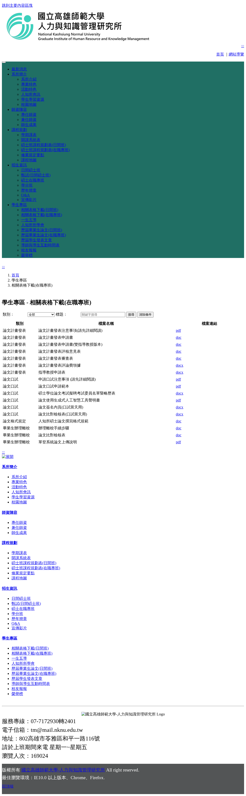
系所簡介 (19, 74)
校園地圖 (29, 104)
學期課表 (29, 135)
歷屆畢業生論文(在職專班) (43, 235)
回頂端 (7, 786)
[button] (131, 315)
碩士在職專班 (32, 180)
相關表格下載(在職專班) (41, 215)
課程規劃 (19, 130)
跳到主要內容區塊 (17, 5)
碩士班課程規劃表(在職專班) (45, 150)
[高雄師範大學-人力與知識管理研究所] (92, 40)
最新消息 (19, 69)
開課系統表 (30, 140)
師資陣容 (19, 109)
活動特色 (29, 89)
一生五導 (29, 220)
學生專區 (19, 205)
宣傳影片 (29, 200)
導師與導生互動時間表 (40, 245)
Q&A (25, 195)
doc (178, 337)
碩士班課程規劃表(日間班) (43, 145)
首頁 (220, 54)
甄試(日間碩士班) (35, 175)
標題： (61, 314)
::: (242, 46)
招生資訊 (19, 165)
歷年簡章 (29, 190)
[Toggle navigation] (4, 62)
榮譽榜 (27, 255)
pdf (178, 330)
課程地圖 (29, 160)
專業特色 (29, 84)
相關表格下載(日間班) (39, 210)
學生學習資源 (32, 99)
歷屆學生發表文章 (36, 240)
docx (179, 365)
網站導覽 (236, 54)
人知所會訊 (30, 94)
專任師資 (29, 115)
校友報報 (29, 250)
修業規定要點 (32, 155)
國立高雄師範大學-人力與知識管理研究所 (63, 769)
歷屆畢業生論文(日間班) (41, 230)
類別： (8, 314)
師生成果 (29, 125)
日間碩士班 (30, 170)
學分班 (27, 185)
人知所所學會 (32, 225)
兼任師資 (29, 120)
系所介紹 (29, 79)
